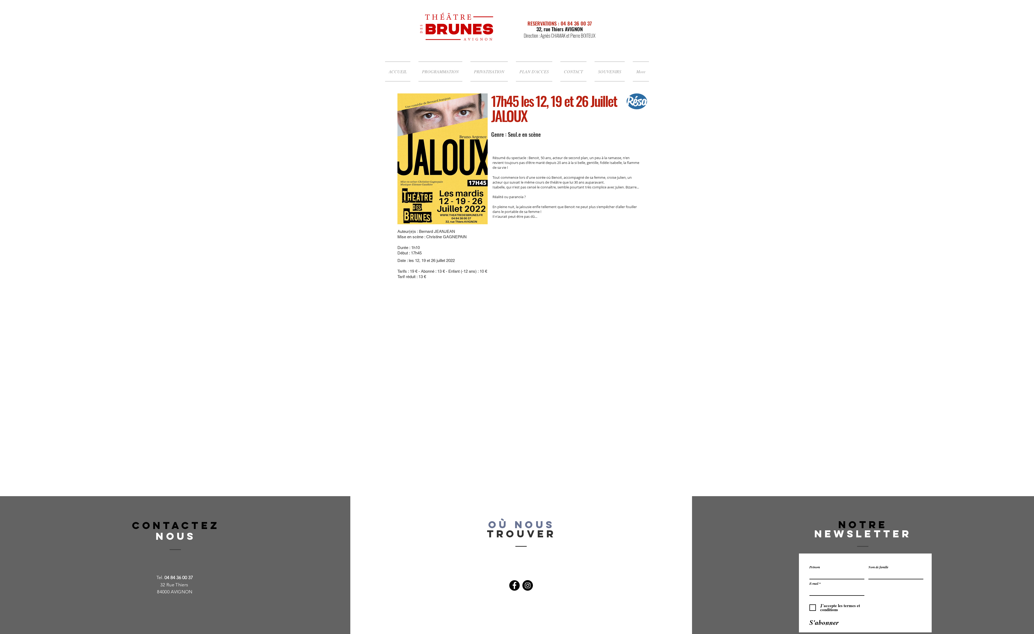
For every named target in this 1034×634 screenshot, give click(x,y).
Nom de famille (878, 567)
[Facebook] (514, 585)
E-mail (813, 583)
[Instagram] (527, 585)
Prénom (814, 567)
